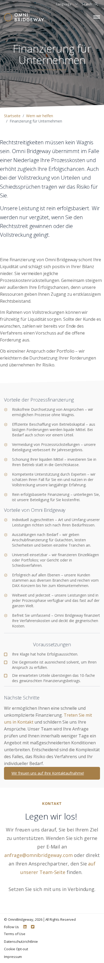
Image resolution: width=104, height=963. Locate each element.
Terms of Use (14, 933)
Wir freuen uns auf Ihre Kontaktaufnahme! (47, 773)
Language (63, 4)
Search (87, 4)
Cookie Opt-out (16, 949)
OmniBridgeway (20, 919)
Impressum (13, 956)
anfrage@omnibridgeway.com (38, 855)
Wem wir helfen (39, 115)
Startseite (12, 115)
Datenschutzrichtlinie (21, 941)
